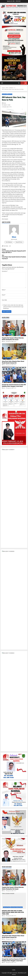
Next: (14, 256)
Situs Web (4, 300)
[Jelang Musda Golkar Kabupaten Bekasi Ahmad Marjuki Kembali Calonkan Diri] (14, 351)
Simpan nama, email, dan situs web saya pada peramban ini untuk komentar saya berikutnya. (13, 306)
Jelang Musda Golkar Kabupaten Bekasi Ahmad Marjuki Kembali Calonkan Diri (13, 362)
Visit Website (9, 242)
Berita (4, 334)
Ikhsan (4, 103)
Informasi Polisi (6, 907)
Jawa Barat (4, 94)
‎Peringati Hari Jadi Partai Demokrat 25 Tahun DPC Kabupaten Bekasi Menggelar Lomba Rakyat (14, 385)
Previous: (14, 250)
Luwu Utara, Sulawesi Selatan (16, 907)
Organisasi (10, 94)
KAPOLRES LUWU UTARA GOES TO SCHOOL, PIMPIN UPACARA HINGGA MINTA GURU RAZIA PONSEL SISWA (13, 912)
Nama (4, 289)
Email (3, 295)
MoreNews (20, 973)
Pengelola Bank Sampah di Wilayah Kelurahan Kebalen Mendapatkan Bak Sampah (13, 338)
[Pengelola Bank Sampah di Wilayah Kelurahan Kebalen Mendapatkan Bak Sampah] (14, 328)
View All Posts (19, 242)
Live (25, 83)
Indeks (13, 970)
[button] (2, 83)
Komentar (5, 271)
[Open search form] (18, 83)
